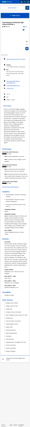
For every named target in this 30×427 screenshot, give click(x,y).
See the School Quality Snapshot (10, 187)
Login (10, 425)
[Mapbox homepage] (4, 55)
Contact (15, 425)
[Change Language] (25, 2)
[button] (15, 23)
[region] (15, 42)
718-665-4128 (9, 88)
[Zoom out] (26, 44)
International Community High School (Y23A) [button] (15, 359)
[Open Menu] (28, 2)
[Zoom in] (26, 41)
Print (26, 26)
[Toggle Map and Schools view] (27, 8)
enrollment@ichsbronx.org (13, 85)
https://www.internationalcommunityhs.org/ (13, 82)
